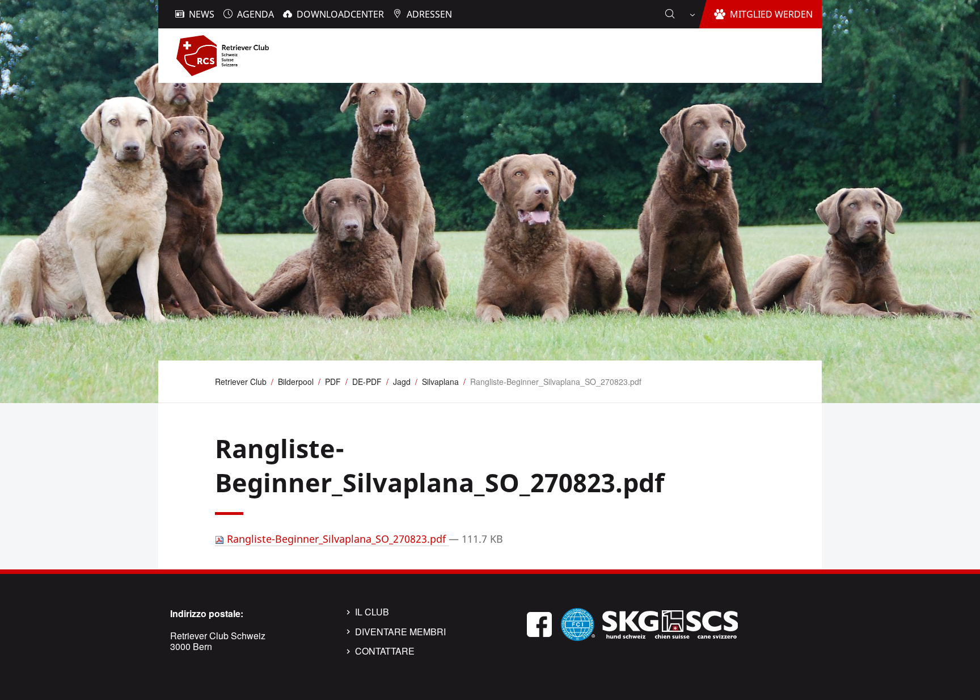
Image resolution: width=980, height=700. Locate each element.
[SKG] (670, 623)
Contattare (385, 651)
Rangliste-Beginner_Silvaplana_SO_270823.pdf (336, 539)
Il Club (372, 612)
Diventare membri (400, 632)
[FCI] (578, 623)
